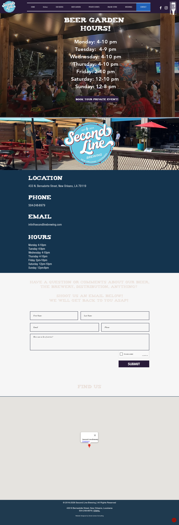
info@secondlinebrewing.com (45, 224)
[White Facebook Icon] (161, 8)
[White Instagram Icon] (166, 8)
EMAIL (97, 510)
